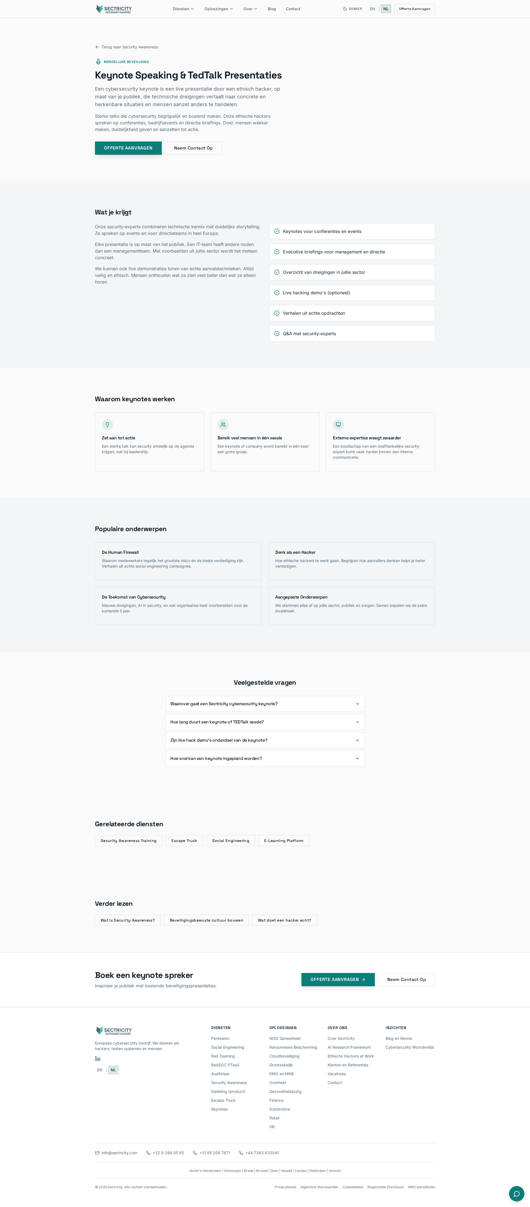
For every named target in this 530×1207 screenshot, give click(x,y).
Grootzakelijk (281, 1064)
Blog (272, 8)
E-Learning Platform (284, 840)
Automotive (279, 1109)
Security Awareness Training (129, 840)
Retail (274, 1118)
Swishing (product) (228, 1091)
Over (247, 8)
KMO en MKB (281, 1073)
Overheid (277, 1082)
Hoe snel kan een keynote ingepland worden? (216, 758)
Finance (276, 1100)
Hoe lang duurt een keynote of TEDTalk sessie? (217, 722)
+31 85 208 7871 (214, 1152)
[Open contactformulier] (516, 1193)
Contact (293, 8)
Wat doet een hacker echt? (284, 920)
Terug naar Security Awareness (130, 46)
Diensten (181, 8)
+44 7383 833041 (262, 1152)
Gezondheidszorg (285, 1091)
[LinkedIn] (97, 1058)
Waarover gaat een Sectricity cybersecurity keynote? (224, 704)
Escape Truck (184, 840)
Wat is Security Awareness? (128, 920)
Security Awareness (229, 1082)
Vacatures (337, 1073)
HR (272, 1126)
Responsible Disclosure (385, 1187)
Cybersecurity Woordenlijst (410, 1047)
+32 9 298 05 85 (168, 1152)
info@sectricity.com (119, 1152)
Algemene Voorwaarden (319, 1187)
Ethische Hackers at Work (351, 1056)
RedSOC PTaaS (225, 1064)
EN (372, 8)
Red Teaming (223, 1056)
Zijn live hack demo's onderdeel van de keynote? (218, 740)
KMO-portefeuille (421, 1187)
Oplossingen (216, 8)
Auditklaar (220, 1073)
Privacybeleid (285, 1187)
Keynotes (219, 1109)
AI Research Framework (349, 1047)
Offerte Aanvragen (414, 9)
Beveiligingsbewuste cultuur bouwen (206, 920)
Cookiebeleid (353, 1187)
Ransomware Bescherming (293, 1047)
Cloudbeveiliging (284, 1056)
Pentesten (220, 1038)
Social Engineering (230, 840)
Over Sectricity (341, 1038)
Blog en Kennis (399, 1038)
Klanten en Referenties (348, 1064)
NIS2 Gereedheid (285, 1038)
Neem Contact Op (193, 148)
